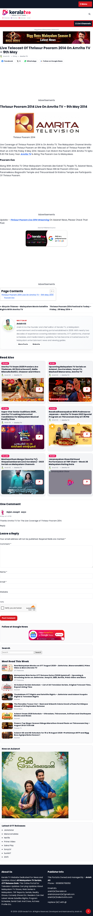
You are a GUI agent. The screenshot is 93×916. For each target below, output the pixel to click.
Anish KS (21, 323)
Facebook (8, 61)
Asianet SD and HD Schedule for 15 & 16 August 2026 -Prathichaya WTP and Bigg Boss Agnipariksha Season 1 (51, 734)
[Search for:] (18, 652)
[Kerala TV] (16, 13)
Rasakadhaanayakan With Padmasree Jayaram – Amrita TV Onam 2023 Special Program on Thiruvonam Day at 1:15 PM (70, 414)
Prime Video (9, 841)
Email (3, 581)
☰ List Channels (83, 23)
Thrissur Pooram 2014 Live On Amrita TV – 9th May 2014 (27, 295)
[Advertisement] (46, 82)
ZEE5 (6, 857)
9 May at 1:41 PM (5, 516)
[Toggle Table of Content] (51, 291)
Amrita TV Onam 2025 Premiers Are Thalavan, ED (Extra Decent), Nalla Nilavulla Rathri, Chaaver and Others (20, 369)
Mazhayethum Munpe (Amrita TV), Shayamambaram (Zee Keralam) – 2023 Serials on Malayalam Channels (22, 462)
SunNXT (7, 853)
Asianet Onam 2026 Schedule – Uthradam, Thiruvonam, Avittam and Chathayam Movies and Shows (52, 715)
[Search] (89, 14)
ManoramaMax (11, 834)
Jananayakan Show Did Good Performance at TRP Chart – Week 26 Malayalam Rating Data (68, 462)
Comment (5, 544)
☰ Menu (83, 4)
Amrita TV (24, 56)
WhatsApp (31, 61)
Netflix (7, 837)
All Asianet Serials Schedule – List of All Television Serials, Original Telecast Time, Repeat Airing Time (52, 686)
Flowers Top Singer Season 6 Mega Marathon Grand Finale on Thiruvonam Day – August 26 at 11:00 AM (52, 724)
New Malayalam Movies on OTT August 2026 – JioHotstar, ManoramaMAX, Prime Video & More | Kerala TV (52, 667)
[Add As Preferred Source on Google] (46, 238)
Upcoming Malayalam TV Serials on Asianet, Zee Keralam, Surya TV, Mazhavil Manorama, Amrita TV (67, 369)
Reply (2, 525)
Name (3, 572)
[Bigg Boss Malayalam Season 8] (46, 37)
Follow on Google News (53, 61)
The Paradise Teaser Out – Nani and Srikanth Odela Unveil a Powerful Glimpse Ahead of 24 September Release (51, 705)
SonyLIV (7, 849)
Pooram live (9, 298)
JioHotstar (9, 830)
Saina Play (9, 845)
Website (36, 344)
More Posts (23, 344)
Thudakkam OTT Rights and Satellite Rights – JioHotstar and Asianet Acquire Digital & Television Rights (51, 695)
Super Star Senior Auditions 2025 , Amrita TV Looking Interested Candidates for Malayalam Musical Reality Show (20, 415)
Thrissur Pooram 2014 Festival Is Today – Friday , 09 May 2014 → (70, 308)
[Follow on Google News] (46, 635)
